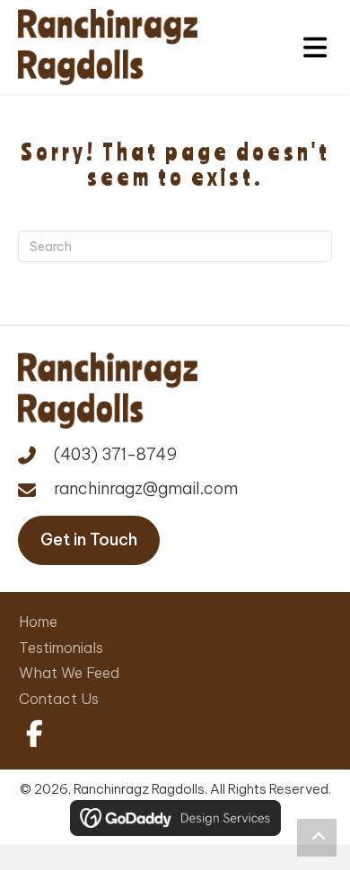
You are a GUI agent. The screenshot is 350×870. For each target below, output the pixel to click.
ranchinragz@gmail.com (146, 488)
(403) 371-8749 (115, 454)
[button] (31, 733)
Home (38, 622)
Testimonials (61, 648)
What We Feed (69, 673)
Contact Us (59, 699)
